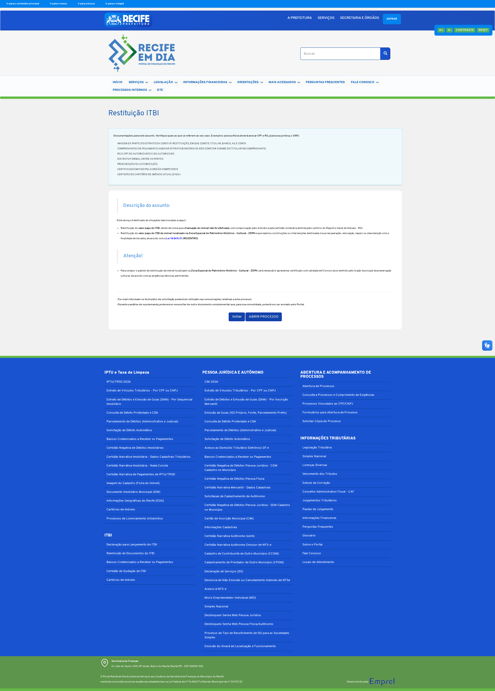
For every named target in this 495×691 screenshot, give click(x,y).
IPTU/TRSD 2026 (118, 381)
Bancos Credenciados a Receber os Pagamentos (139, 439)
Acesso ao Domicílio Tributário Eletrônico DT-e (236, 447)
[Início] (139, 53)
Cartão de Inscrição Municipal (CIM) (229, 518)
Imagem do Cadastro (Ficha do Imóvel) (133, 483)
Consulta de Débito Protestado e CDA (132, 412)
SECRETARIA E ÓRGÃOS (359, 18)
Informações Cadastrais (220, 527)
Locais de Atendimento (318, 562)
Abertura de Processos (318, 386)
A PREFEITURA (299, 18)
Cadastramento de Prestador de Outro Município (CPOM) (244, 562)
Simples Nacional (216, 606)
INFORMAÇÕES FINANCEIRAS (205, 82)
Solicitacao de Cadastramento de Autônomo (234, 496)
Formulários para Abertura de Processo (330, 412)
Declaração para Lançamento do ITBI (131, 544)
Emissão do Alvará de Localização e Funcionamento (240, 646)
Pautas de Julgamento (317, 509)
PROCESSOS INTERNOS (130, 90)
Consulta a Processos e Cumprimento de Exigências (338, 395)
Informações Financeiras (319, 518)
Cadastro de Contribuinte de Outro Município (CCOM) (241, 553)
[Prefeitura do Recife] (128, 20)
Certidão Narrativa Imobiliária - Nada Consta (137, 465)
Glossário (309, 535)
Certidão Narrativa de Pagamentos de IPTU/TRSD (140, 474)
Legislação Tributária (317, 447)
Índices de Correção (316, 483)
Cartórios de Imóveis (120, 509)
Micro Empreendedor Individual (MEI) (230, 597)
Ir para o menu (59, 3)
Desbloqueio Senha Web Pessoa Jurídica (232, 615)
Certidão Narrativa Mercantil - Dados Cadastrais (237, 487)
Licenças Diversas (314, 465)
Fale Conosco (311, 553)
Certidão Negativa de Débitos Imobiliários (135, 447)
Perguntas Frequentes (317, 526)
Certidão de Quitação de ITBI (126, 571)
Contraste (465, 30)
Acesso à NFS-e (215, 589)
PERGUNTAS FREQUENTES (325, 82)
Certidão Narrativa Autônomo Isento (229, 536)
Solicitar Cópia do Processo (321, 421)
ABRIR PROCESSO (263, 317)
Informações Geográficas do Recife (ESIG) (135, 500)
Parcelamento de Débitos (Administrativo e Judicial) (142, 421)
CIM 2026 (211, 381)
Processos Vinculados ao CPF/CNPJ (327, 403)
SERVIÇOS (326, 18)
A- (449, 30)
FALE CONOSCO (362, 82)
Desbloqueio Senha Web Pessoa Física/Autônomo (238, 624)
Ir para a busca (86, 3)
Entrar (392, 19)
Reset (483, 30)
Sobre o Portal (312, 544)
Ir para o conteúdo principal (23, 3)
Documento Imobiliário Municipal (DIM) (133, 492)
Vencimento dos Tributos (319, 474)
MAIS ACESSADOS (282, 82)
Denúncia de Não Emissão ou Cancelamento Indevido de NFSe (247, 580)
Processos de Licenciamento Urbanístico (134, 518)
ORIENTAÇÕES (248, 82)
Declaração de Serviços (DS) (223, 571)
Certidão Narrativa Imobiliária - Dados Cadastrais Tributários (148, 457)
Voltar (237, 317)
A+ (441, 30)
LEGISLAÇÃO (163, 82)
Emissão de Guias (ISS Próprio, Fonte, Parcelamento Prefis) (245, 412)
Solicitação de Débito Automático (129, 430)
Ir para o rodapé (114, 3)
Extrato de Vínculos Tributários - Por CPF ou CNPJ (142, 390)
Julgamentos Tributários (319, 500)
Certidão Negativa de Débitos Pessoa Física (234, 478)
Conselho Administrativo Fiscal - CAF (328, 491)
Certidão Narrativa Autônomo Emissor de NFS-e (237, 545)
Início (117, 82)
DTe (160, 90)
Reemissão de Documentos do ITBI (130, 553)
